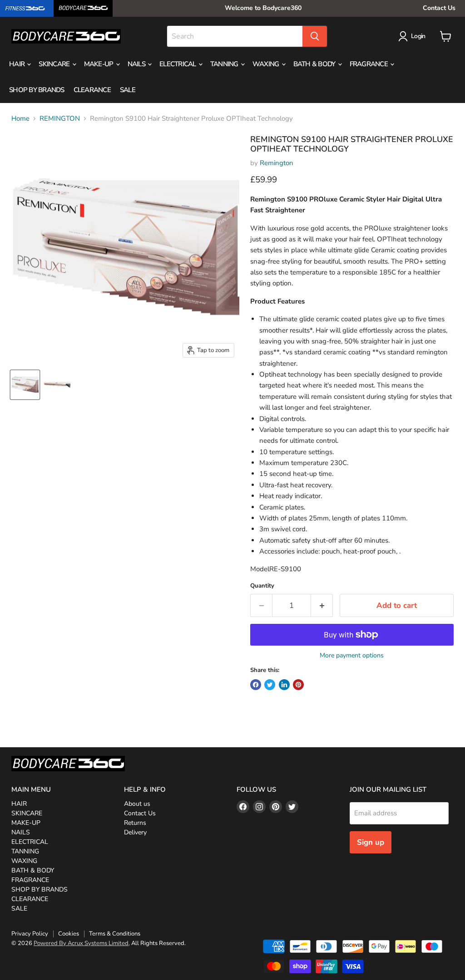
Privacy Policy (29, 934)
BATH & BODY (315, 64)
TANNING (225, 64)
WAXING (266, 64)
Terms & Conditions (114, 934)
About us (137, 803)
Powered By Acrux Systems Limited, (82, 943)
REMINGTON (60, 118)
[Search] (314, 36)
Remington (276, 162)
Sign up (370, 842)
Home (20, 118)
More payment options (352, 655)
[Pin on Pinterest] (298, 684)
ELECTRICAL (178, 64)
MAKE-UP (99, 64)
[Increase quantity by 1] (322, 605)
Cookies (68, 934)
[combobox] (234, 36)
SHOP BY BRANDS (36, 89)
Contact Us (439, 8)
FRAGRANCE (370, 64)
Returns (135, 822)
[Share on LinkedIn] (284, 684)
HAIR (17, 64)
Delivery (135, 832)
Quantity (262, 586)
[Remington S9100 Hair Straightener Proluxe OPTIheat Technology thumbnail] (25, 384)
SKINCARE (55, 64)
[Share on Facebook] (255, 684)
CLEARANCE (92, 89)
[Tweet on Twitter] (269, 684)
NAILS (137, 64)
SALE (127, 89)
